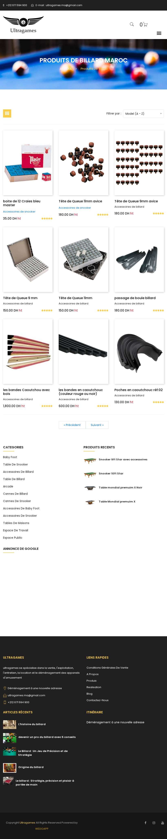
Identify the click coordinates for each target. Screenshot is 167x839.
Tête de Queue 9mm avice (136, 201)
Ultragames (27, 823)
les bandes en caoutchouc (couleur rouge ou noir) (81, 392)
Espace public (12, 538)
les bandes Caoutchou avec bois (26, 392)
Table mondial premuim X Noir (120, 487)
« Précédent (72, 425)
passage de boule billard (135, 298)
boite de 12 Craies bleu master (21, 203)
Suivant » (97, 425)
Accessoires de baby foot (21, 508)
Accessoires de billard (129, 207)
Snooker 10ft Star (111, 473)
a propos (93, 674)
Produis (92, 681)
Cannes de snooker (17, 501)
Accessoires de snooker (19, 212)
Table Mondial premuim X (117, 501)
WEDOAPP (41, 829)
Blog (89, 694)
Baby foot (10, 457)
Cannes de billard (15, 494)
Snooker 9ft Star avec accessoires (123, 459)
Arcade (8, 486)
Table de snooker (15, 464)
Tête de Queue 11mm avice (80, 201)
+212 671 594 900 (16, 5)
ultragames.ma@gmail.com (64, 5)
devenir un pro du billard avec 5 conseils (47, 737)
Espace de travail (15, 530)
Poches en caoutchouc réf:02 (138, 390)
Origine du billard (31, 767)
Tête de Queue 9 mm (20, 298)
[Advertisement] (43, 585)
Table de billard (14, 479)
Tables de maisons (16, 523)
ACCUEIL (66, 68)
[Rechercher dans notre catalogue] (132, 25)
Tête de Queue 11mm (75, 298)
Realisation (94, 687)
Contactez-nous (98, 700)
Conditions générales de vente (107, 668)
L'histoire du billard (32, 724)
